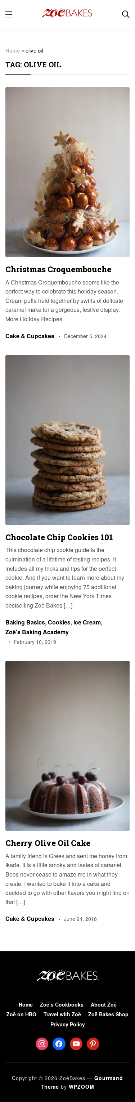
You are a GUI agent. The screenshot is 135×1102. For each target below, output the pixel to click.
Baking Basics (25, 622)
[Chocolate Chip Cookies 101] (67, 360)
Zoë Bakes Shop (108, 1014)
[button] (8, 14)
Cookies (59, 622)
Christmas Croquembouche (58, 269)
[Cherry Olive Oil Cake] (67, 666)
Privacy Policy (67, 1024)
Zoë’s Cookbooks (62, 1004)
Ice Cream (87, 622)
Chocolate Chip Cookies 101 (59, 537)
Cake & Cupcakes (29, 336)
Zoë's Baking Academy (37, 632)
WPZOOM (81, 1086)
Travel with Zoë (62, 1014)
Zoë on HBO (21, 1014)
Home (12, 50)
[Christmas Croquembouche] (67, 92)
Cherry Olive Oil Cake (47, 843)
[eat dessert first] (67, 971)
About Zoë (104, 1004)
